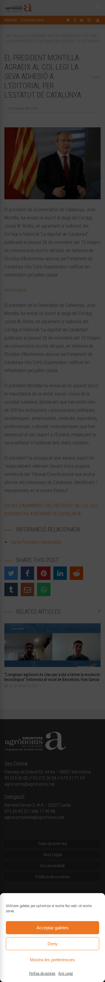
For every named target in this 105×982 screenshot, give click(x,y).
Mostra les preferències (52, 959)
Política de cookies (42, 974)
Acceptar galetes (52, 927)
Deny (53, 943)
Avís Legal (65, 974)
